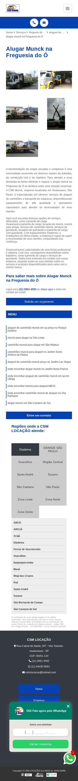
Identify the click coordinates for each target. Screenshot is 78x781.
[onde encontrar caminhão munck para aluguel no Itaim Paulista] (56, 80)
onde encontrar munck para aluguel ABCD (31, 386)
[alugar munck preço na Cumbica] (22, 148)
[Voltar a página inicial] (13, 8)
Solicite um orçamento (39, 301)
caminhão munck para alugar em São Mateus (33, 344)
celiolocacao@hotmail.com (40, 672)
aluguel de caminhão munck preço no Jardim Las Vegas (39, 361)
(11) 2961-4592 (28, 289)
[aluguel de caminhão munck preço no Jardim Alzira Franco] (56, 114)
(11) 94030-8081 (40, 666)
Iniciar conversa (40, 744)
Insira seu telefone (41, 724)
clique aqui (47, 289)
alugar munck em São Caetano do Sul (29, 403)
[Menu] (67, 8)
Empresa (38, 700)
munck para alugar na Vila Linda (25, 337)
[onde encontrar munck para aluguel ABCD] (22, 80)
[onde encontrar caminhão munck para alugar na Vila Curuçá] (22, 114)
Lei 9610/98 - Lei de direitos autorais (48, 626)
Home (38, 689)
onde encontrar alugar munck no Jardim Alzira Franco (37, 369)
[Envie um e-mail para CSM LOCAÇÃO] (44, 23)
